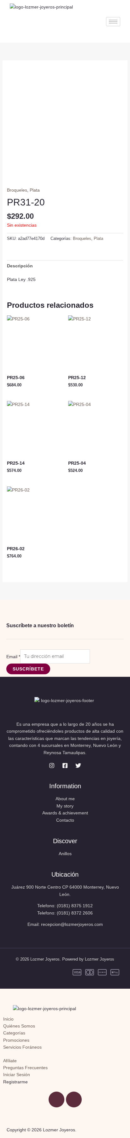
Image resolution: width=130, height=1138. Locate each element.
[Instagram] (52, 765)
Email (13, 656)
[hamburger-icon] (113, 21)
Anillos (65, 853)
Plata (35, 190)
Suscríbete (28, 668)
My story (65, 805)
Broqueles (17, 190)
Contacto (65, 820)
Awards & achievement (65, 812)
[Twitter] (78, 765)
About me (65, 798)
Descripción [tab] (20, 265)
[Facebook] (65, 765)
